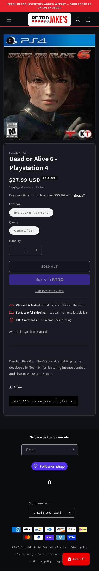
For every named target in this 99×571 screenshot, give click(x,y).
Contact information (50, 554)
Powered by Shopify (54, 547)
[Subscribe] (72, 449)
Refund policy (25, 554)
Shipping (14, 187)
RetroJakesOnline (31, 547)
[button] (9, 20)
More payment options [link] (49, 290)
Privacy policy (79, 547)
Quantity (15, 241)
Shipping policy (42, 561)
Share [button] (18, 387)
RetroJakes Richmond (33, 213)
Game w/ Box (26, 231)
